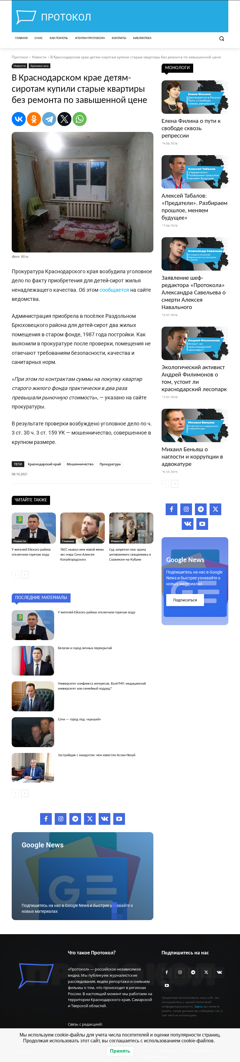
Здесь (198, 1006)
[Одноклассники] (34, 119)
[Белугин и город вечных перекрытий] (33, 661)
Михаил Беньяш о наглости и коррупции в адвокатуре (192, 457)
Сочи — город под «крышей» (79, 719)
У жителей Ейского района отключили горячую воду (96, 612)
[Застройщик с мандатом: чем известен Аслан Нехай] (33, 768)
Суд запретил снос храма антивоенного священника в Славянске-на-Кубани (130, 554)
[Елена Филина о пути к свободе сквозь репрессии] (195, 97)
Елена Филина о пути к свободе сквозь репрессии (191, 128)
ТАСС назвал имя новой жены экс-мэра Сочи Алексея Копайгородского (82, 554)
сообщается (114, 290)
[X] (64, 119)
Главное (68, 541)
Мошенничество (80, 464)
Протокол (20, 57)
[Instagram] (60, 819)
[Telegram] (49, 119)
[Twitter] (90, 819)
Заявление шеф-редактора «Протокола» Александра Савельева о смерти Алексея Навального (194, 293)
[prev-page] (15, 574)
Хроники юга (39, 66)
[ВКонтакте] (19, 119)
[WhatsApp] (80, 119)
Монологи (177, 68)
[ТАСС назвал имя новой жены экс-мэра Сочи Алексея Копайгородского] (82, 528)
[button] (221, 38)
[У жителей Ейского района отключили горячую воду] (34, 528)
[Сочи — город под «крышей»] (33, 732)
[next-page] (24, 574)
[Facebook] (46, 819)
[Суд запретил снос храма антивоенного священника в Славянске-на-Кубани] (131, 528)
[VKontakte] (104, 819)
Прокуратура (110, 464)
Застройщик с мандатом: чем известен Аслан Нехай (96, 755)
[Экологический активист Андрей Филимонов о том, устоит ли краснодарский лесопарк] (195, 343)
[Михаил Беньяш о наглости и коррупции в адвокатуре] (195, 425)
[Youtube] (119, 819)
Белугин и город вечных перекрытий (85, 648)
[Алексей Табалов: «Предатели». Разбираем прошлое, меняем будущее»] (195, 172)
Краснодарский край (44, 464)
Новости (39, 57)
